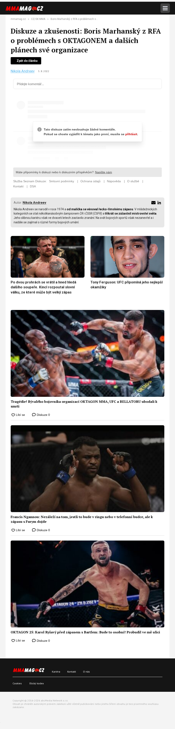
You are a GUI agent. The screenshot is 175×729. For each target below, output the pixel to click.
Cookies (17, 683)
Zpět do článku (27, 60)
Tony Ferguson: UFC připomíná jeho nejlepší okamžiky (126, 284)
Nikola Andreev (23, 71)
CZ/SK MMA (38, 19)
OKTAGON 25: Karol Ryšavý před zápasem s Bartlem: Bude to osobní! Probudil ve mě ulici (85, 632)
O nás (86, 671)
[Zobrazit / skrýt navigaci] (165, 8)
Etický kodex (36, 683)
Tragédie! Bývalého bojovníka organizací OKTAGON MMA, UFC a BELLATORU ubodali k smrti (84, 404)
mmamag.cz (18, 19)
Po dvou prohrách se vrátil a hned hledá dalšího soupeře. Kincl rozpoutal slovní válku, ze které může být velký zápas (43, 287)
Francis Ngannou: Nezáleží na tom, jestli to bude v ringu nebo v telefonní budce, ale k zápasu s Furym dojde (82, 519)
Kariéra (56, 671)
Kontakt (71, 671)
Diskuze (43, 414)
